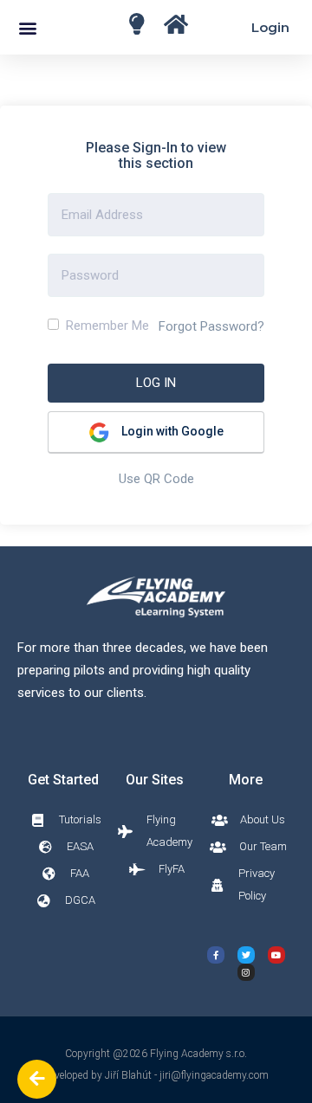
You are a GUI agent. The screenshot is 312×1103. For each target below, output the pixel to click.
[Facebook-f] (215, 955)
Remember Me (105, 325)
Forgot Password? (211, 326)
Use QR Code (156, 479)
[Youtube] (276, 955)
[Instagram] (246, 972)
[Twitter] (246, 955)
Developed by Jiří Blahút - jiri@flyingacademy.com (156, 1075)
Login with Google (171, 431)
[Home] (136, 24)
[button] (27, 27)
